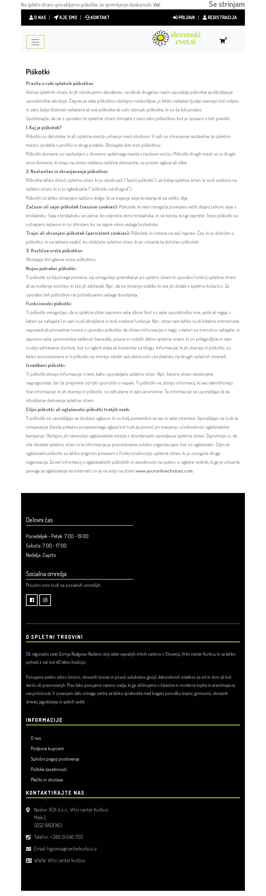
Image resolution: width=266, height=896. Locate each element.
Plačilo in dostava (47, 779)
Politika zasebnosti (49, 769)
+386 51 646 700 (66, 837)
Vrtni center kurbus (66, 860)
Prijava (186, 17)
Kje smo (67, 17)
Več (157, 4)
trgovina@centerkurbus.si (72, 848)
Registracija (222, 17)
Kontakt (100, 17)
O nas (39, 17)
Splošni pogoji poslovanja (55, 759)
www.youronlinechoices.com (164, 471)
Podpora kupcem (47, 748)
